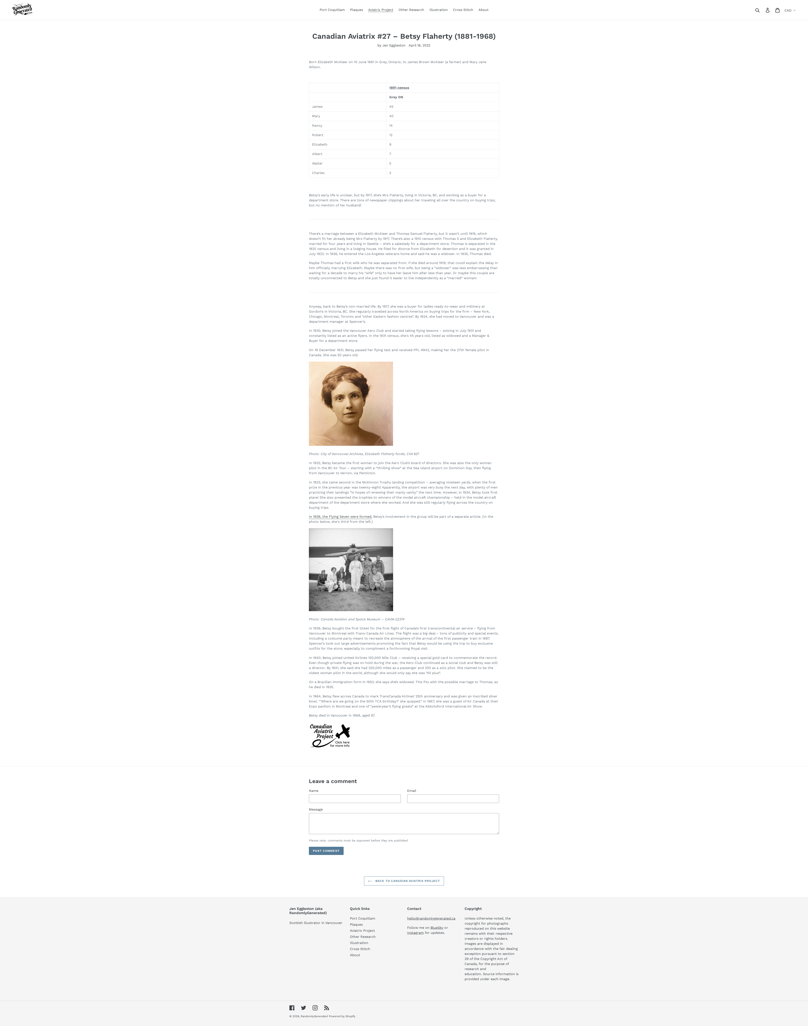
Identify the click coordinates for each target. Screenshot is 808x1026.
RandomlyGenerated (314, 1016)
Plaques (356, 924)
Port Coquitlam (362, 918)
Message (316, 809)
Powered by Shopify (342, 1016)
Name (313, 791)
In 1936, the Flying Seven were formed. (340, 517)
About (355, 955)
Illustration (359, 943)
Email (411, 791)
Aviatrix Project (362, 931)
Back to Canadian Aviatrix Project (407, 881)
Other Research (363, 937)
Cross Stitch (360, 949)
